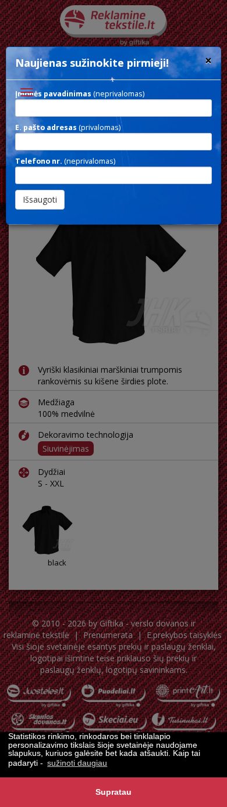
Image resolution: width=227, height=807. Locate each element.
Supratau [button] (113, 792)
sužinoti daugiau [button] (77, 763)
